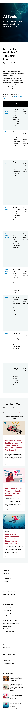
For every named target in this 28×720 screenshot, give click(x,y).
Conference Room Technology (9, 591)
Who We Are (6, 573)
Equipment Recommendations (9, 665)
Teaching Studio (6, 657)
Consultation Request (8, 613)
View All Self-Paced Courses (9, 631)
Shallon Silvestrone (9, 509)
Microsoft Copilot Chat (7, 271)
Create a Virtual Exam (7, 626)
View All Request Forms (8, 615)
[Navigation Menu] (24, 1)
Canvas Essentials (7, 589)
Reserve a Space (6, 660)
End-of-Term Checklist (8, 650)
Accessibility (5, 581)
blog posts (20, 412)
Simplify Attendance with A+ (9, 594)
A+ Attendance (6, 644)
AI (5, 422)
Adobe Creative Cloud (6, 111)
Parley (6, 297)
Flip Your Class (6, 628)
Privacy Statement (7, 578)
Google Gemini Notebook (7, 235)
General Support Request (8, 607)
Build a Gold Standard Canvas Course (11, 623)
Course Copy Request (8, 610)
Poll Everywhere (6, 647)
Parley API (7, 333)
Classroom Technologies (8, 663)
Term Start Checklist (7, 642)
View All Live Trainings (8, 597)
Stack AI (6, 365)
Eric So (7, 556)
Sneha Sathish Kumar (10, 464)
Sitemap (5, 575)
